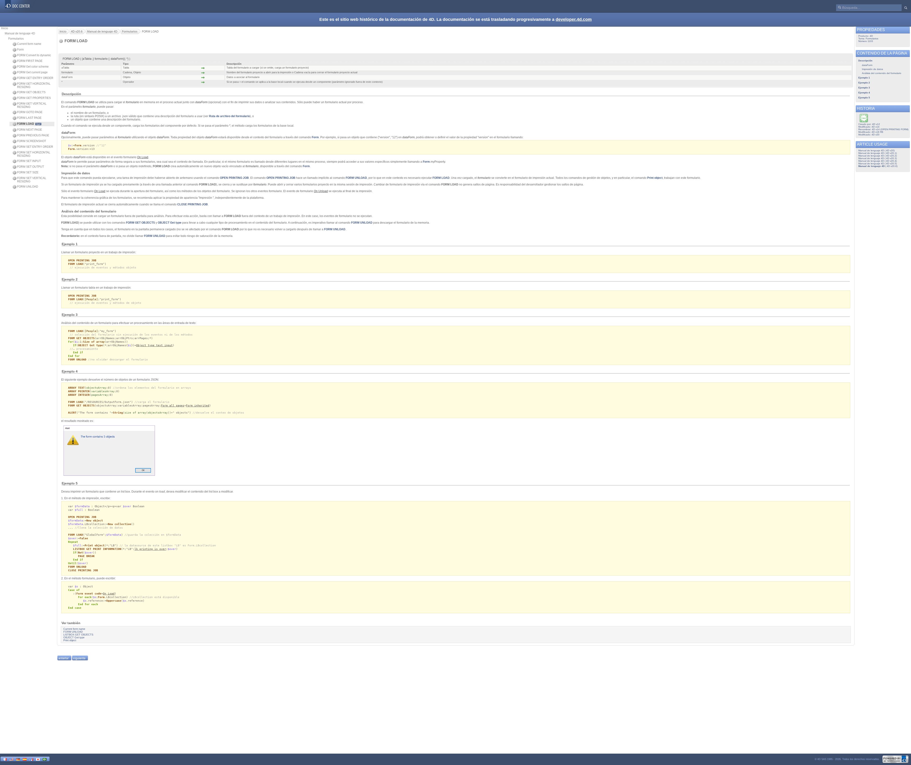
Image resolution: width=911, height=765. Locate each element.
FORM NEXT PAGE (29, 129)
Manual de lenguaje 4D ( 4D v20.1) (877, 153)
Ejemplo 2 (864, 82)
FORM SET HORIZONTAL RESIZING (33, 154)
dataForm (163, 137)
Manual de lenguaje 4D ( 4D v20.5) (877, 163)
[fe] (31, 759)
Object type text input (154, 345)
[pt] (44, 759)
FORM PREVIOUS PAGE (33, 135)
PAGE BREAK (86, 556)
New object (94, 520)
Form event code (88, 593)
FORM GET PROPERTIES (34, 98)
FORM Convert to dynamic (34, 55)
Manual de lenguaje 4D (20, 33)
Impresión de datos (872, 69)
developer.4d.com (574, 19)
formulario (132, 102)
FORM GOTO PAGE (29, 112)
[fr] (4, 759)
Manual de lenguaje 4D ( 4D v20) (876, 150)
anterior (63, 658)
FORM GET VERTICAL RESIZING (31, 105)
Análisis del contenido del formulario (881, 73)
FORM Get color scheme (33, 66)
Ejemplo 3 (864, 87)
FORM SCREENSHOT (31, 141)
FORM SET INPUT (29, 161)
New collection (119, 524)
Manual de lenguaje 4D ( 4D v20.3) (877, 158)
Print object (655, 178)
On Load (109, 593)
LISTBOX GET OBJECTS (78, 634)
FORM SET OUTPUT (30, 166)
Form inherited (197, 405)
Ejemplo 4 (864, 92)
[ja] (38, 759)
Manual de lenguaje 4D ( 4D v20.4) (877, 161)
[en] (11, 759)
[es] (24, 759)
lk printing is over (150, 549)
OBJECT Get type (169, 222)
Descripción (865, 60)
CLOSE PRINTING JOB (192, 204)
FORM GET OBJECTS (31, 92)
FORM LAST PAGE (29, 118)
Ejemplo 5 (864, 97)
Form (20, 49)
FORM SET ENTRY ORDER (35, 146)
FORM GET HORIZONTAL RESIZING (34, 85)
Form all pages (172, 405)
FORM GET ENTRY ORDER (35, 78)
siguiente (79, 658)
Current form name (29, 44)
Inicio (4, 28)
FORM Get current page (32, 72)
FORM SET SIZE (27, 172)
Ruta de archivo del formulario (229, 116)
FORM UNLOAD (27, 186)
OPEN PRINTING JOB (234, 178)
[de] (18, 759)
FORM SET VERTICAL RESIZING (31, 179)
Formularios (16, 38)
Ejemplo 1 (864, 77)
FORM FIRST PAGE (29, 61)
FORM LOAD (441, 178)
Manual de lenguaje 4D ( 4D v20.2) (877, 155)
